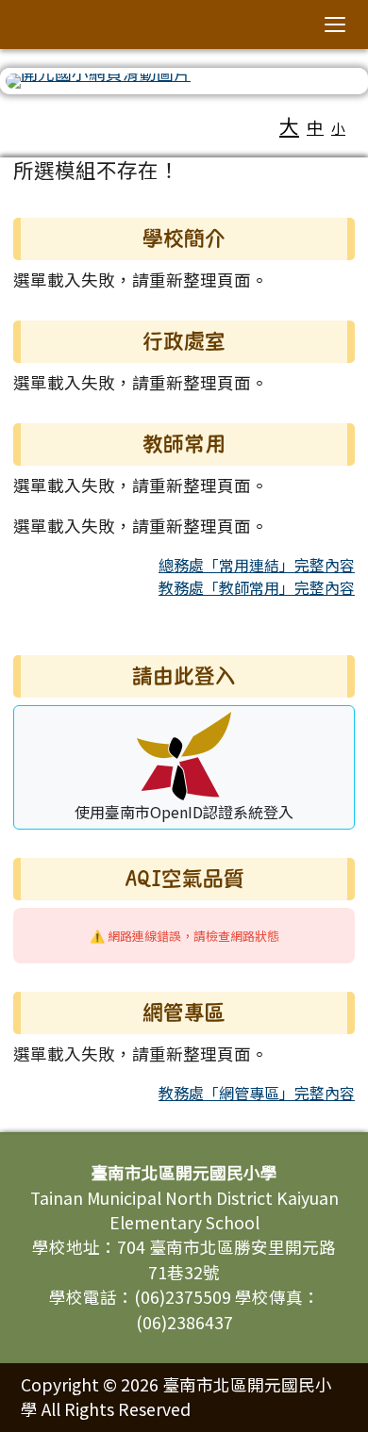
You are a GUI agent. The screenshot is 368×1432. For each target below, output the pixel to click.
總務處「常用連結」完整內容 (257, 564)
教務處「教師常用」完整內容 (257, 587)
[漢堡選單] (335, 24)
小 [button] (338, 128)
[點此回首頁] (184, 81)
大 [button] (289, 125)
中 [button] (315, 127)
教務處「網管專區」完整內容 (257, 1092)
